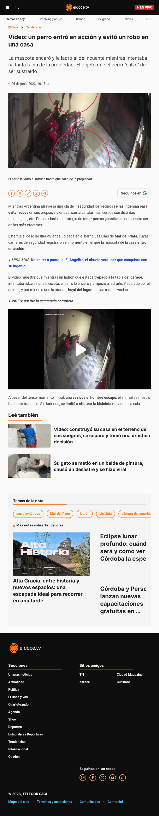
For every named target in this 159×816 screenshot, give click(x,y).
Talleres (128, 19)
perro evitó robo (28, 514)
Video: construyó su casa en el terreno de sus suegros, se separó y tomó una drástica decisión (102, 435)
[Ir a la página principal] (77, 7)
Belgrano (104, 19)
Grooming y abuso (50, 19)
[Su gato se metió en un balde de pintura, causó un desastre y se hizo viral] (29, 466)
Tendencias (34, 27)
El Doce (13, 27)
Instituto (151, 19)
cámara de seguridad (137, 514)
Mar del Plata (60, 514)
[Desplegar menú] (7, 7)
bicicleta (105, 514)
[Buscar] (17, 7)
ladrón (84, 514)
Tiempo (80, 19)
